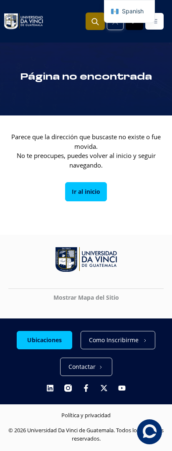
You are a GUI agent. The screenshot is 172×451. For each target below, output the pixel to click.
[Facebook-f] (86, 388)
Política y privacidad (86, 415)
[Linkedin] (50, 388)
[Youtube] (122, 388)
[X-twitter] (104, 388)
